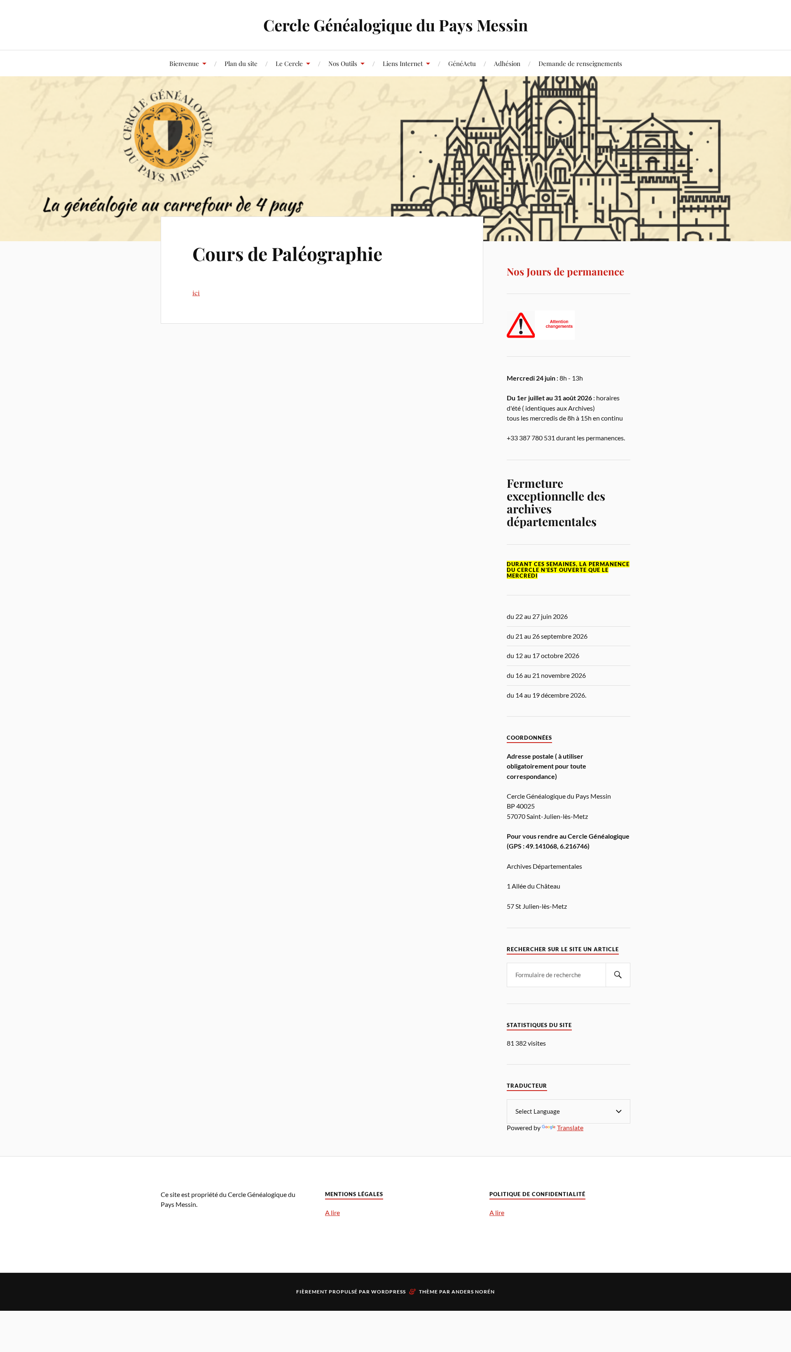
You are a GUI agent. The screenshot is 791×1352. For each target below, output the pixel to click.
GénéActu (462, 63)
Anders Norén (473, 1292)
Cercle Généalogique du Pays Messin (395, 24)
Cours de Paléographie (287, 253)
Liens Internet (403, 63)
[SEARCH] (618, 975)
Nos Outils (342, 63)
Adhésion (507, 63)
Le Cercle (289, 63)
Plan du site (241, 63)
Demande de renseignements (580, 63)
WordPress (388, 1292)
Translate (570, 1127)
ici (196, 292)
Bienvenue (184, 63)
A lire (332, 1212)
